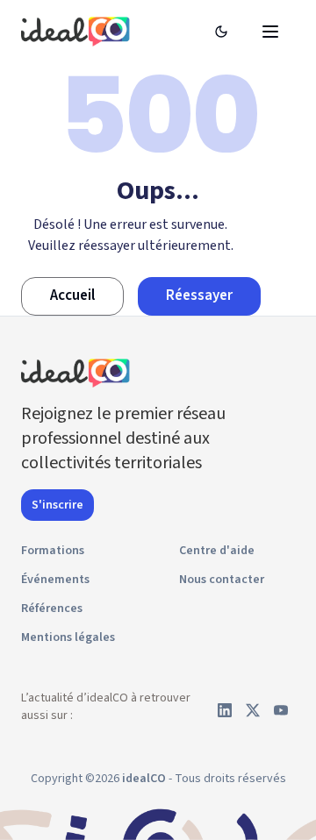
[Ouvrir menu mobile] (270, 31)
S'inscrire (57, 505)
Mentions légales (68, 637)
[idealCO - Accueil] (78, 31)
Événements (55, 579)
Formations (52, 550)
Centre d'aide (217, 550)
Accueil (72, 295)
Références (52, 608)
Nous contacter (221, 579)
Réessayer (199, 295)
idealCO (144, 778)
